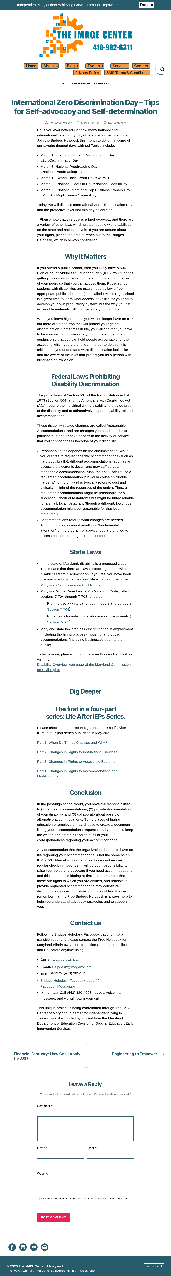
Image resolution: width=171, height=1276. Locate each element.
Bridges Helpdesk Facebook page (67, 980)
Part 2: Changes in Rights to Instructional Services (77, 752)
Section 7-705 (58, 622)
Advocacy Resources (74, 83)
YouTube (36, 1253)
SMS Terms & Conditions (127, 72)
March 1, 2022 (90, 123)
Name (42, 1148)
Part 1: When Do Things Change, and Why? (72, 742)
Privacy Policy (87, 72)
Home (31, 66)
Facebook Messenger (57, 986)
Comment (45, 1106)
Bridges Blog (104, 83)
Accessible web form (63, 960)
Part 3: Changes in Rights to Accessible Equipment (77, 761)
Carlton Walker (62, 123)
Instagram (26, 1253)
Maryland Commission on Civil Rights (70, 585)
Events (96, 66)
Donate (146, 5)
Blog (73, 66)
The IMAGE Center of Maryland (40, 1266)
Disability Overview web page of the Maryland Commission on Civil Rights (84, 667)
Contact (141, 66)
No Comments (117, 123)
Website (42, 1173)
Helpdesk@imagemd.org (72, 967)
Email (92, 1148)
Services (120, 66)
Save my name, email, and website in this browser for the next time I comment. (84, 1198)
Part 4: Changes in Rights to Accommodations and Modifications (77, 773)
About (50, 66)
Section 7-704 (58, 609)
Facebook (15, 1253)
